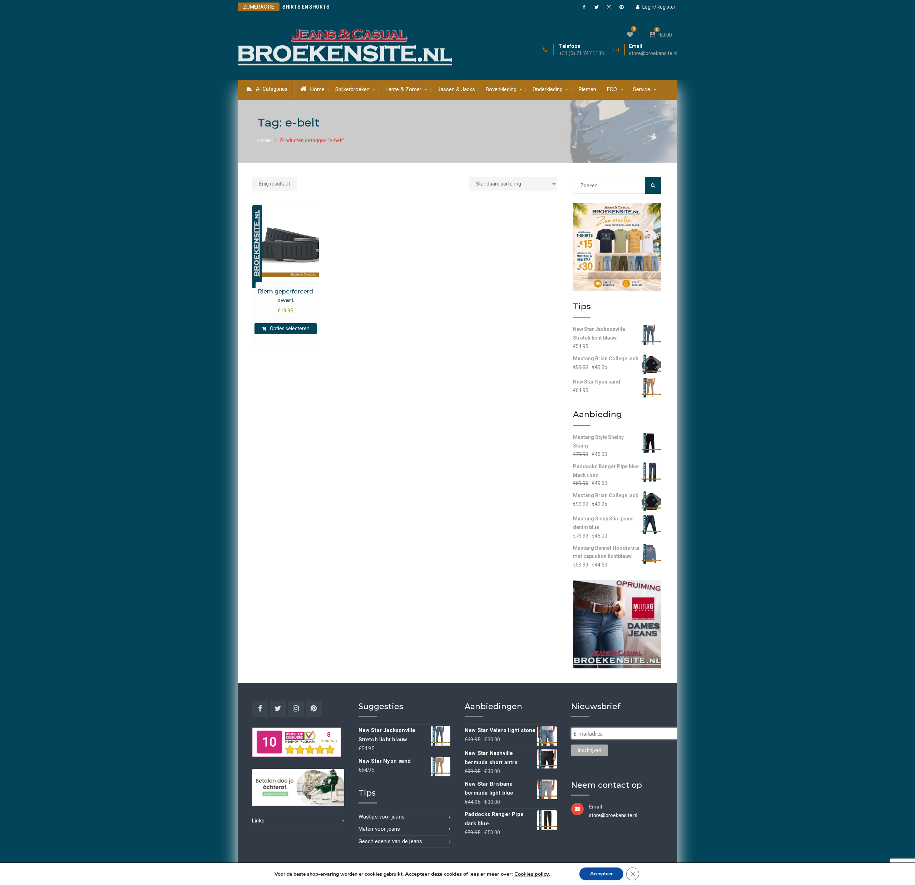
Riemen (587, 89)
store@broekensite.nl (653, 53)
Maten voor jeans (379, 829)
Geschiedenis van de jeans (390, 841)
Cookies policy (531, 874)
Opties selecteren (290, 328)
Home (317, 89)
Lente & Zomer (403, 89)
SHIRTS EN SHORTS (306, 7)
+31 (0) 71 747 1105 (581, 53)
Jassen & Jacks (456, 89)
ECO (612, 89)
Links (258, 820)
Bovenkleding (501, 89)
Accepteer (601, 873)
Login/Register (659, 7)
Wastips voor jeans (381, 817)
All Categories (271, 89)
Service (641, 89)
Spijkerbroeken (352, 89)
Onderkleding (548, 89)
